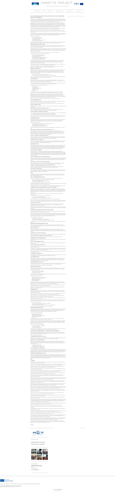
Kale (54, 490)
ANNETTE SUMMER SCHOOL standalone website (38, 442)
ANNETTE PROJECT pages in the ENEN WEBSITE (38, 444)
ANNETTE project (60, 489)
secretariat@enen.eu (36, 469)
